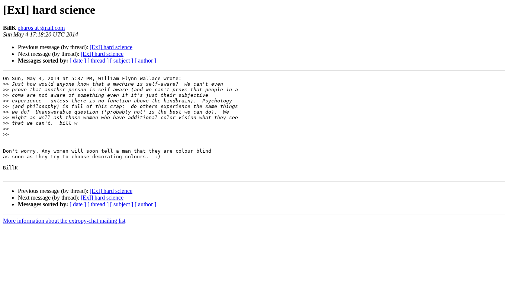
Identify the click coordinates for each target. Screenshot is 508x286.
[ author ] (145, 60)
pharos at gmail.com (41, 28)
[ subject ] (121, 60)
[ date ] (78, 60)
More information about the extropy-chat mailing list (64, 220)
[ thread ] (98, 60)
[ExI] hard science (111, 47)
